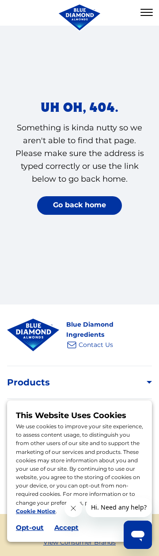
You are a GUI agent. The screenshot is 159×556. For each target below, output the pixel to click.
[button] (146, 13)
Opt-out (30, 527)
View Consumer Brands (79, 542)
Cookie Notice (36, 511)
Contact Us (96, 345)
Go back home (79, 205)
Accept (66, 527)
